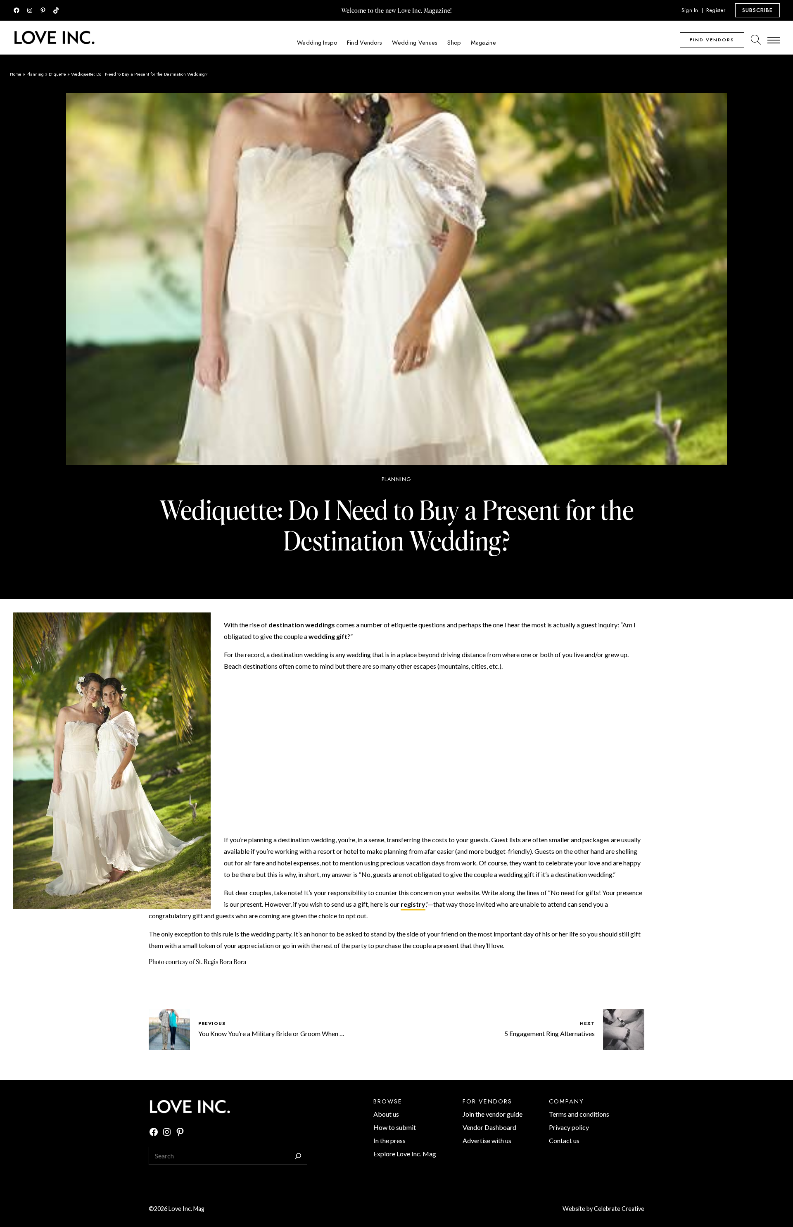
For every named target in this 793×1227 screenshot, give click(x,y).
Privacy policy (569, 1127)
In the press (389, 1140)
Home (15, 74)
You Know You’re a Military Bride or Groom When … (271, 1033)
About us (386, 1114)
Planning (35, 74)
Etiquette (57, 74)
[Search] (298, 1156)
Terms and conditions (579, 1114)
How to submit (394, 1127)
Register (715, 10)
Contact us (564, 1140)
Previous (212, 1023)
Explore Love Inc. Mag (404, 1154)
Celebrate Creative (619, 1208)
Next (587, 1023)
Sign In (689, 10)
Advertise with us (487, 1140)
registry (413, 904)
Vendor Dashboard (489, 1127)
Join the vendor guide (492, 1114)
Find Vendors (712, 39)
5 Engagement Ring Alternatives (549, 1033)
